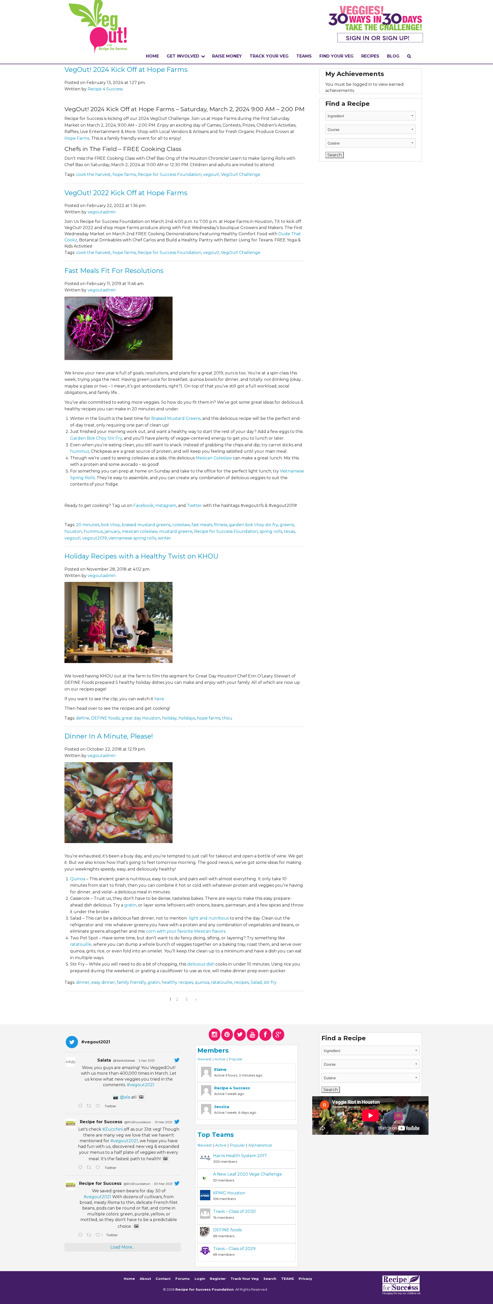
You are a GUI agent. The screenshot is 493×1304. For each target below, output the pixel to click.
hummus (79, 451)
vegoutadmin (102, 212)
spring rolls (271, 531)
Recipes (370, 56)
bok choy (110, 524)
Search (269, 1279)
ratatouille (80, 944)
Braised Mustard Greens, (176, 418)
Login (200, 1279)
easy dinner (103, 982)
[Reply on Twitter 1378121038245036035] (81, 1106)
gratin (130, 905)
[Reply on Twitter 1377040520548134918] (81, 1235)
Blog (393, 56)
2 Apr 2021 (147, 1060)
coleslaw (181, 524)
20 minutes (87, 524)
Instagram (165, 505)
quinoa (202, 982)
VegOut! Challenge (240, 174)
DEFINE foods (105, 718)
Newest (204, 1059)
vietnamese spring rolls (132, 538)
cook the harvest (93, 174)
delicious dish (200, 964)
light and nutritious (209, 918)
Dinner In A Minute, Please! (108, 736)
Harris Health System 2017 (240, 1155)
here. (159, 698)
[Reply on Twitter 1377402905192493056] (81, 1167)
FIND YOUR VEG (336, 56)
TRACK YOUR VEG (269, 56)
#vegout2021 (140, 1084)
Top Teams (215, 1134)
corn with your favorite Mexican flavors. (186, 931)
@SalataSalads (124, 1060)
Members (213, 1050)
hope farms (124, 174)
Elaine (220, 1069)
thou (227, 718)
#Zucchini (112, 1129)
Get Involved (183, 56)
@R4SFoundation (137, 1122)
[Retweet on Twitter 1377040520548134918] (89, 1235)
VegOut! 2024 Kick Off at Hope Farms (126, 69)
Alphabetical (260, 1145)
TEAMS (304, 56)
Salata (104, 1060)
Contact (163, 1279)
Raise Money (227, 56)
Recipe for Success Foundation (169, 174)
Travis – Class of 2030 (234, 1211)
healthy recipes (177, 982)
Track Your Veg (245, 1279)
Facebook (143, 505)
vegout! (211, 174)
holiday (169, 718)
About (145, 1279)
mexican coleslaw (139, 531)
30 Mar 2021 (163, 1184)
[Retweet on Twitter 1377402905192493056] (89, 1167)
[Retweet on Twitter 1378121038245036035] (89, 1106)
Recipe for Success (101, 1121)
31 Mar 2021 (163, 1122)
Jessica (221, 1106)
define (82, 718)
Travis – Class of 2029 (234, 1248)
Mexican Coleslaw (214, 458)
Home (152, 56)
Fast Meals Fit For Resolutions (114, 271)
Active (220, 1059)
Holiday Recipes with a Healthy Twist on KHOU (141, 556)
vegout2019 (94, 538)
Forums (182, 1279)
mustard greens (175, 531)
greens (287, 524)
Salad (256, 982)
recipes (241, 982)
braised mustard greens (146, 524)
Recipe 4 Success (105, 89)
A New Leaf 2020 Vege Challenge (247, 1174)
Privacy (305, 1279)
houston (73, 531)
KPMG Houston (229, 1192)
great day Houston (140, 718)
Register (218, 1279)
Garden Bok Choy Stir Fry (96, 438)
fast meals (202, 524)
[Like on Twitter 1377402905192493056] (98, 1167)
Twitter (194, 505)
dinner (83, 982)
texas (289, 531)
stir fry (270, 982)
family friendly (131, 982)
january (112, 531)
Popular (235, 1059)
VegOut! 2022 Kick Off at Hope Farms (125, 193)
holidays (186, 718)
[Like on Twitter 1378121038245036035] (98, 1106)
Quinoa (77, 878)
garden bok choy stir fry (253, 524)
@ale (125, 1097)
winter (164, 538)
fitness (220, 524)
